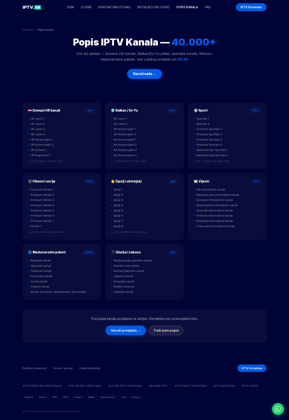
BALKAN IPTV (158, 385)
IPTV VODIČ (250, 385)
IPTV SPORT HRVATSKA (85, 385)
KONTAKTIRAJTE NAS (114, 7)
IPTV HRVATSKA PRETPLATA (42, 385)
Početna (28, 29)
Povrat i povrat (63, 368)
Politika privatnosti (35, 368)
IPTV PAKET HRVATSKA (191, 385)
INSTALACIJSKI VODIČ (153, 7)
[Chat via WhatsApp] (278, 409)
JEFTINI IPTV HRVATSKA (125, 385)
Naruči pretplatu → (125, 330)
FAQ (207, 7)
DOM (70, 7)
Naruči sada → (144, 74)
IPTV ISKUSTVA (224, 385)
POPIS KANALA (187, 7)
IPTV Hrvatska (251, 7)
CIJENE (86, 7)
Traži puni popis (166, 330)
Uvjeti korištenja (89, 368)
